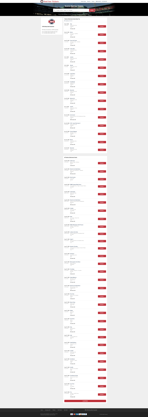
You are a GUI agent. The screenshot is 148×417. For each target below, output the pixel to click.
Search (92, 10)
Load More (85, 401)
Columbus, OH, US (68, 20)
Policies (93, 1)
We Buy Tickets (83, 1)
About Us (88, 1)
